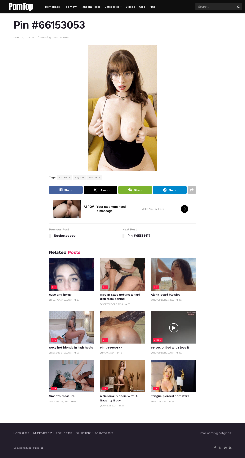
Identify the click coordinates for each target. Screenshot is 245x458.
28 (172, 401)
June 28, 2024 (109, 405)
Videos (130, 6)
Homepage (52, 6)
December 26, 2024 (61, 352)
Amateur (64, 177)
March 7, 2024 (21, 37)
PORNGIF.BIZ (64, 433)
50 (128, 304)
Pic (54, 340)
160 (180, 352)
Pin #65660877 (111, 347)
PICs (152, 6)
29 (122, 405)
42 (120, 352)
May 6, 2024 (108, 352)
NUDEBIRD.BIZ (42, 433)
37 (77, 299)
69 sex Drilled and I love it (170, 347)
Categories (112, 6)
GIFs (142, 6)
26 (77, 352)
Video (157, 340)
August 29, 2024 (60, 401)
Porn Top (38, 447)
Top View (70, 6)
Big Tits (80, 177)
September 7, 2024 (112, 304)
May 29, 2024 (160, 401)
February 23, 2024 (61, 299)
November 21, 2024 (163, 352)
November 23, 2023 (163, 299)
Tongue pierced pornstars (170, 396)
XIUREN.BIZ (83, 433)
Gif (36, 37)
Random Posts (90, 6)
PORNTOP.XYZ (104, 433)
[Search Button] (238, 6)
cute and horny (60, 294)
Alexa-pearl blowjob (165, 294)
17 (75, 401)
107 (180, 299)
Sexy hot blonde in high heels (71, 347)
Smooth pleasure (61, 396)
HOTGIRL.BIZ (21, 433)
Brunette (94, 177)
